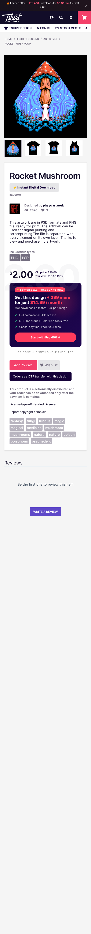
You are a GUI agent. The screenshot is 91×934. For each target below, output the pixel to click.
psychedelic (41, 441)
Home (8, 39)
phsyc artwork (53, 205)
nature (54, 434)
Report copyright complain (28, 412)
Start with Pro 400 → (46, 337)
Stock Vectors (72, 28)
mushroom (54, 428)
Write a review (45, 511)
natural (39, 434)
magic (59, 421)
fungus (45, 421)
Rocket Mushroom (18, 43)
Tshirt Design (20, 28)
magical (17, 428)
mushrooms (20, 434)
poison (69, 434)
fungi (31, 421)
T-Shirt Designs (28, 39)
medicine (34, 428)
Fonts (45, 28)
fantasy (17, 421)
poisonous (19, 441)
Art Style (50, 39)
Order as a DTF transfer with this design (40, 376)
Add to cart (23, 365)
